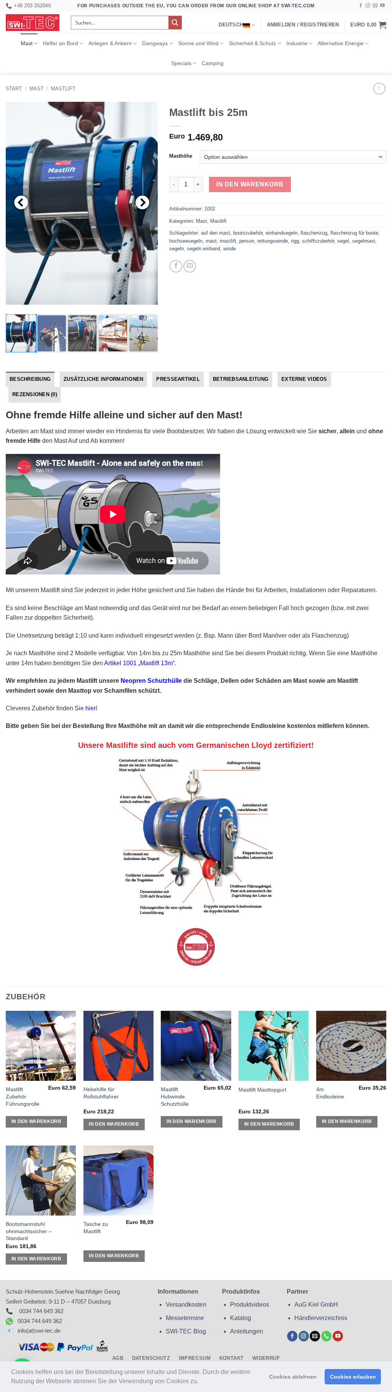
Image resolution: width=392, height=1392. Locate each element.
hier (90, 708)
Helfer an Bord (60, 43)
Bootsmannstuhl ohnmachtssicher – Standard (29, 1231)
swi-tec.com (298, 5)
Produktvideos (249, 1304)
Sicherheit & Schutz (252, 43)
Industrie (296, 43)
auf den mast (215, 233)
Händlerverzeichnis (320, 1318)
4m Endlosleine (330, 1093)
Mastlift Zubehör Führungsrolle (22, 1096)
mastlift (228, 241)
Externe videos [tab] (304, 379)
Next (142, 203)
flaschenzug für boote (354, 233)
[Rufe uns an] (326, 1336)
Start (14, 88)
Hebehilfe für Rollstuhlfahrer (101, 1093)
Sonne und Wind (198, 43)
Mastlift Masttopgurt (262, 1090)
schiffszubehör (318, 241)
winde (229, 248)
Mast (27, 43)
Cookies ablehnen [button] (293, 1377)
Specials (181, 63)
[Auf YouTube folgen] (382, 5)
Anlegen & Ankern (110, 43)
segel (343, 241)
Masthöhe (180, 156)
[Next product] (379, 89)
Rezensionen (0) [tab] (34, 394)
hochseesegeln (186, 241)
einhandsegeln (281, 233)
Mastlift (63, 88)
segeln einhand (203, 248)
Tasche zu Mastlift (95, 1227)
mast (211, 241)
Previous (21, 203)
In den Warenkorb (249, 184)
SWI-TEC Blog (186, 1331)
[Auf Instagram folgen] (368, 5)
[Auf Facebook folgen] (360, 5)
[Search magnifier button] (174, 22)
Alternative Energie (341, 43)
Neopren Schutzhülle (151, 680)
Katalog (240, 1318)
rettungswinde (272, 241)
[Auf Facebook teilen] (176, 266)
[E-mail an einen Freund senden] (189, 266)
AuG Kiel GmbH (316, 1304)
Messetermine (185, 1318)
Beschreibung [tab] (30, 379)
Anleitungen (246, 1331)
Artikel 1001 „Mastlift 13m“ (139, 663)
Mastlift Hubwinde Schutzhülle (175, 1096)
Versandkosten (186, 1304)
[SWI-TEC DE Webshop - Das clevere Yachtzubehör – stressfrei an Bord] (32, 22)
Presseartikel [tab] (177, 379)
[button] (201, 1382)
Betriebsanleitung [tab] (240, 379)
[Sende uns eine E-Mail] (375, 5)
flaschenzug (314, 233)
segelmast (363, 241)
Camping (213, 63)
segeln (176, 248)
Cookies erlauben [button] (353, 1377)
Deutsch (231, 25)
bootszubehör (248, 233)
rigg (295, 241)
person (246, 241)
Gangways (155, 43)
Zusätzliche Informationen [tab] (103, 379)
